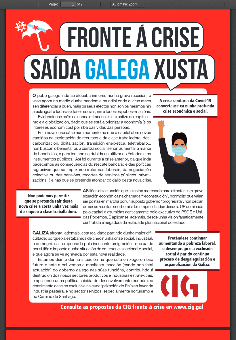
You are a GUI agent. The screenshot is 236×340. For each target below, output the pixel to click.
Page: (53, 4)
